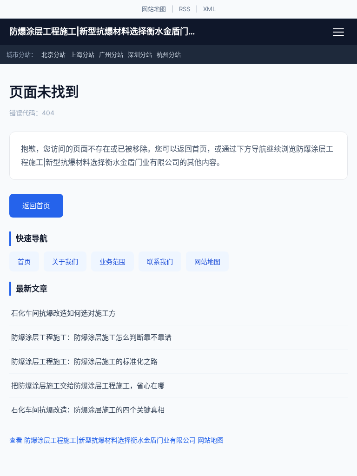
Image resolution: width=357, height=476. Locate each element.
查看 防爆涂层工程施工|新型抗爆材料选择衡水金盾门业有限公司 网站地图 (116, 440)
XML (209, 9)
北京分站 (53, 54)
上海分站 (82, 54)
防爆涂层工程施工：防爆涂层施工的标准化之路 (84, 361)
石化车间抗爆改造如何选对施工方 (63, 313)
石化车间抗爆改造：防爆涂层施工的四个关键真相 (88, 409)
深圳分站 (140, 54)
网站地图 (154, 9)
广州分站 (111, 54)
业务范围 (112, 261)
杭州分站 (169, 54)
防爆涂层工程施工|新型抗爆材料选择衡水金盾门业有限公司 (102, 31)
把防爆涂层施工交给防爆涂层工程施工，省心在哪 (88, 385)
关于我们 (65, 261)
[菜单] (338, 32)
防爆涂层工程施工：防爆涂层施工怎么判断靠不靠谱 (91, 337)
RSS (184, 9)
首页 (24, 261)
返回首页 (36, 205)
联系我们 (160, 261)
